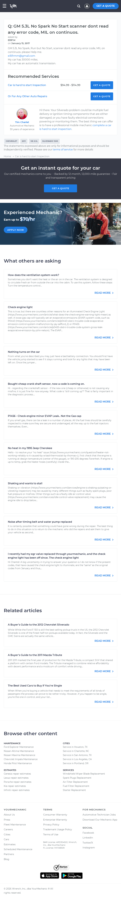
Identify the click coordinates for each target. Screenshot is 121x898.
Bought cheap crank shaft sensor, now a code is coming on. (46, 383)
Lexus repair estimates (16, 777)
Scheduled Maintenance (18, 849)
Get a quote (60, 188)
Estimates (9, 844)
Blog (6, 859)
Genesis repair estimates (17, 773)
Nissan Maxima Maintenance (19, 755)
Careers (8, 829)
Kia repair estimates (15, 786)
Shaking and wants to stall (25, 483)
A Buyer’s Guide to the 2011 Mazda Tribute (35, 655)
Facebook (88, 832)
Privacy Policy (51, 824)
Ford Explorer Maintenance (19, 747)
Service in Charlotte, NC (76, 751)
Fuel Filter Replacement (76, 786)
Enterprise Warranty (55, 819)
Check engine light (20, 307)
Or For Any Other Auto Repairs (27, 96)
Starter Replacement (74, 790)
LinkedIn (88, 837)
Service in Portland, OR (75, 763)
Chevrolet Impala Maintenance (20, 759)
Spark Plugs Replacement (77, 777)
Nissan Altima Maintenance (19, 751)
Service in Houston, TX (75, 747)
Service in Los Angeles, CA (77, 759)
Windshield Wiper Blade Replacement (84, 773)
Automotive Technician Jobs (99, 814)
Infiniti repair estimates (17, 790)
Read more (103, 292)
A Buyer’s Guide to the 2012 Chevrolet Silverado (38, 624)
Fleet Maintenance (15, 824)
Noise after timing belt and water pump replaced (40, 521)
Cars (6, 839)
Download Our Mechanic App (100, 819)
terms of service (63, 149)
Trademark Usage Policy (57, 829)
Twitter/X (88, 842)
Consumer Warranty (55, 814)
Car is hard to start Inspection (27, 85)
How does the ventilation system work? (33, 275)
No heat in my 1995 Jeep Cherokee (30, 448)
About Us (9, 814)
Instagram (89, 847)
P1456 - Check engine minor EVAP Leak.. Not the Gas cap (44, 416)
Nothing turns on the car (24, 351)
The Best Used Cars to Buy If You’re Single (35, 685)
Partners (9, 854)
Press (7, 819)
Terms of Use (50, 834)
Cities (7, 834)
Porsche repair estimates (17, 782)
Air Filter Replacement (75, 782)
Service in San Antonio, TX (77, 755)
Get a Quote (101, 85)
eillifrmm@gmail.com (21, 55)
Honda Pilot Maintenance (18, 763)
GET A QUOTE (105, 5)
